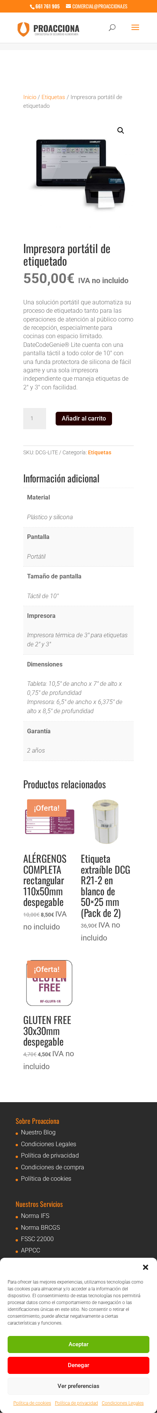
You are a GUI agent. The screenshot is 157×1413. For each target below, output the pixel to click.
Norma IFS (35, 1215)
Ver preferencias (78, 1386)
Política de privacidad (76, 1403)
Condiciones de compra (52, 1167)
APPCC (30, 1250)
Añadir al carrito (84, 418)
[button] (145, 1267)
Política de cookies (32, 1403)
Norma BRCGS (40, 1227)
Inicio (29, 97)
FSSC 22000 (37, 1239)
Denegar (78, 1365)
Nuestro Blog (38, 1132)
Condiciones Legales (123, 1403)
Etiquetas (53, 97)
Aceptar (78, 1344)
